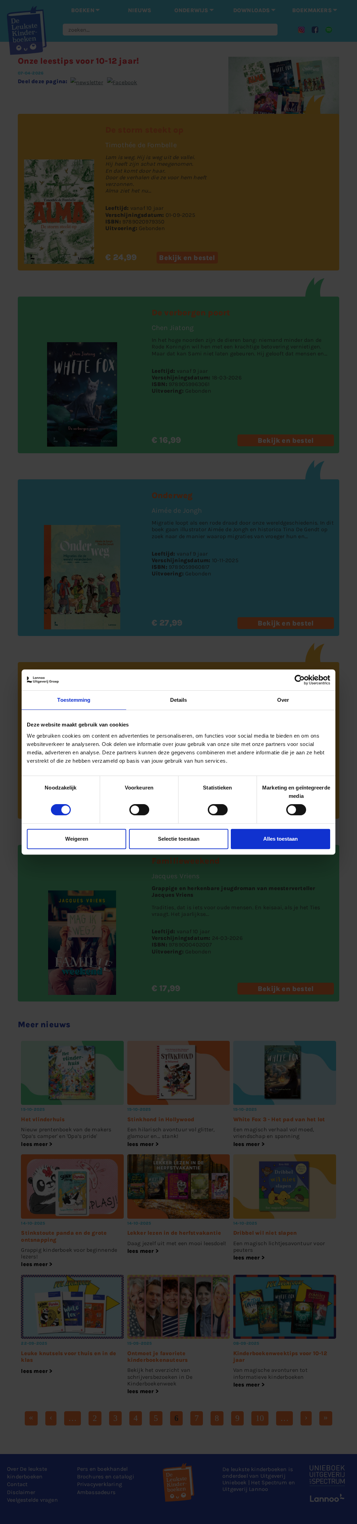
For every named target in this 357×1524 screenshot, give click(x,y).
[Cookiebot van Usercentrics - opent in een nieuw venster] (299, 680)
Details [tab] (178, 700)
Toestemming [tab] (73, 700)
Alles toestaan (280, 839)
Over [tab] (283, 700)
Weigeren (76, 839)
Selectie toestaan (178, 839)
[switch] (139, 809)
